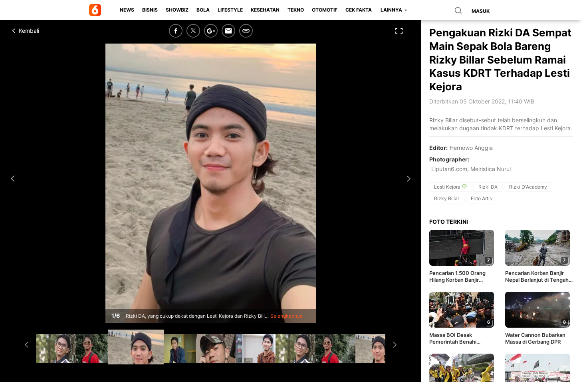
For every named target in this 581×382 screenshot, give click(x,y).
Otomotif (324, 10)
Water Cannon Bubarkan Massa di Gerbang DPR (535, 338)
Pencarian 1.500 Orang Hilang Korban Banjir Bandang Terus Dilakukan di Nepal (463, 276)
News (127, 10)
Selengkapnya (286, 316)
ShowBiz (177, 10)
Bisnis (150, 10)
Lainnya (392, 10)
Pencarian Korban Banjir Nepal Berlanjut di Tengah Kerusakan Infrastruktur (537, 276)
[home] (96, 10)
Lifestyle (230, 10)
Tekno (296, 10)
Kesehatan (265, 10)
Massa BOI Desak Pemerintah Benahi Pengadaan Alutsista (454, 338)
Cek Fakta (358, 10)
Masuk (481, 11)
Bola (203, 10)
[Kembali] (42, 31)
